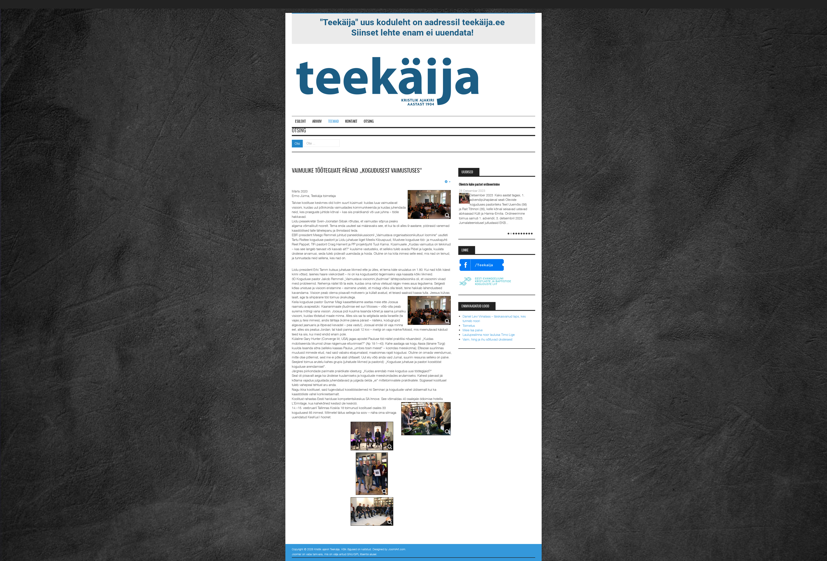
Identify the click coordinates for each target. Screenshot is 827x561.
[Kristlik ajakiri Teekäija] (388, 80)
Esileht (300, 121)
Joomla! (296, 554)
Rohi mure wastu (469, 184)
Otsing (369, 121)
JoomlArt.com (396, 549)
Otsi (297, 143)
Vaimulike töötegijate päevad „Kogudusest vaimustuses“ (357, 171)
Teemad (333, 121)
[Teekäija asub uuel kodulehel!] (412, 27)
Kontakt (351, 121)
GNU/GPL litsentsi (358, 554)
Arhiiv (317, 121)
